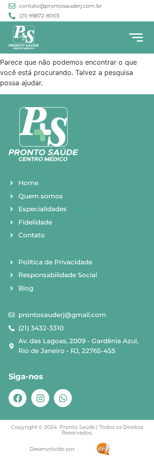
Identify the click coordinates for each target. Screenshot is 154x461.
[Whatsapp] (63, 398)
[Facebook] (18, 398)
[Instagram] (40, 398)
